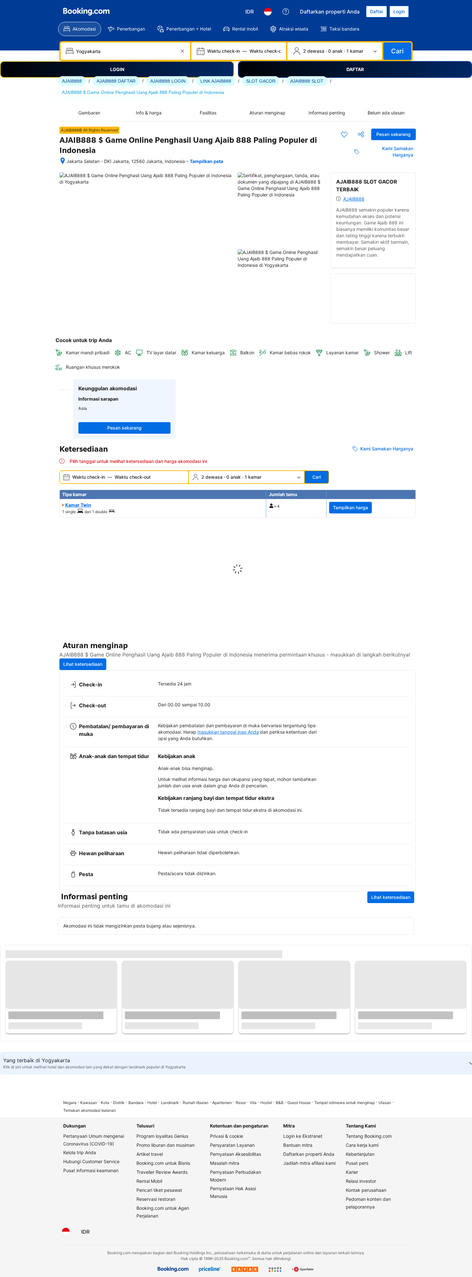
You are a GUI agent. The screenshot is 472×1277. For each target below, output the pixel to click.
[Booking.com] (86, 11)
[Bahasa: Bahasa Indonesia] (267, 11)
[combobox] (126, 51)
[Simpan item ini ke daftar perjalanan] (344, 134)
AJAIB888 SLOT (306, 81)
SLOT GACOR (260, 81)
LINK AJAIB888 (215, 81)
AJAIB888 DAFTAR (116, 81)
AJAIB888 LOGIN (168, 81)
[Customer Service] (285, 11)
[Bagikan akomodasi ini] (361, 134)
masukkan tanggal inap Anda (228, 732)
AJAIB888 (72, 81)
